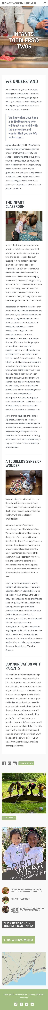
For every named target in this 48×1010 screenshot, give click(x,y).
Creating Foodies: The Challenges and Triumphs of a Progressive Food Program (28, 910)
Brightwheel (21, 741)
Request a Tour (26, 763)
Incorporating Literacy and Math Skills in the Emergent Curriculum (26, 890)
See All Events (9, 818)
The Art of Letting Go (21, 899)
